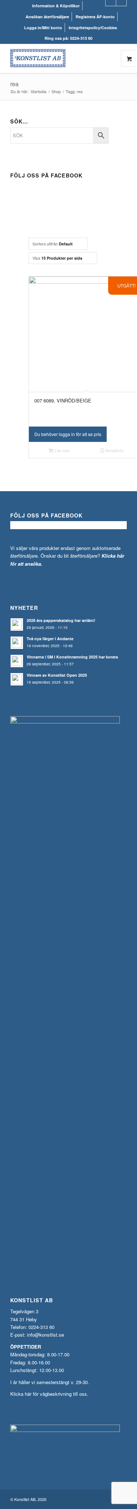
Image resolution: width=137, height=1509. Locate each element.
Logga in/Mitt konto (43, 27)
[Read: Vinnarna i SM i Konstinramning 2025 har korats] (16, 661)
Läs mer (61, 450)
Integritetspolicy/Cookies (93, 27)
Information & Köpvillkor (56, 5)
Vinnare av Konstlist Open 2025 (57, 675)
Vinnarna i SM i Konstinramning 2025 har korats (72, 657)
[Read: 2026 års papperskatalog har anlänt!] (16, 624)
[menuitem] (56, 5)
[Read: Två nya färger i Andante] (16, 642)
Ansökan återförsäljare (47, 16)
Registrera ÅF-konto (95, 16)
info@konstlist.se (45, 1334)
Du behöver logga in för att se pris (67, 434)
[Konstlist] (56, 58)
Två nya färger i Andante (50, 638)
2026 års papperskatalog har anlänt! (61, 620)
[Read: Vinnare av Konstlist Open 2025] (16, 679)
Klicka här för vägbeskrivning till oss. (49, 1393)
